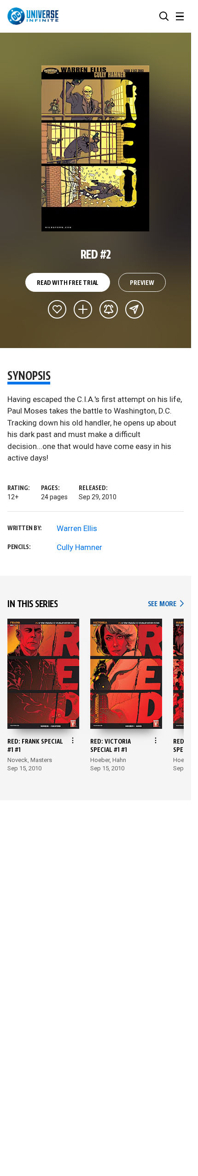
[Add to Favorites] (57, 309)
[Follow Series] (108, 309)
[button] (163, 16)
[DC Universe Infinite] (32, 16)
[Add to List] (83, 309)
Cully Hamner (79, 547)
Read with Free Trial (68, 283)
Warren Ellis (77, 528)
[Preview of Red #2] (95, 148)
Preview (142, 283)
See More (166, 604)
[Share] (134, 309)
